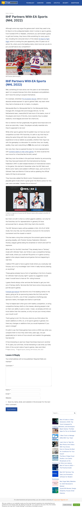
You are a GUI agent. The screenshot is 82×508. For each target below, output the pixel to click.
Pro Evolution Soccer (29, 99)
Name (8, 390)
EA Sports (22, 349)
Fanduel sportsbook (12, 292)
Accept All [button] (76, 504)
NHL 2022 (40, 349)
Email (8, 394)
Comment (10, 365)
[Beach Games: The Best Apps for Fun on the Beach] (55, 431)
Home (7, 13)
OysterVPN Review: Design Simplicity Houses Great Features (68, 491)
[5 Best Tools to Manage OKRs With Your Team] (55, 437)
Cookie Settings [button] (67, 504)
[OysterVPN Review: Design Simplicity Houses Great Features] (55, 490)
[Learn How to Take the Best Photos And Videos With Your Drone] (55, 444)
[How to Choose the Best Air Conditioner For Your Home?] (55, 451)
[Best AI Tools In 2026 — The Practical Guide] (55, 467)
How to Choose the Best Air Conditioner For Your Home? (67, 451)
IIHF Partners (34, 349)
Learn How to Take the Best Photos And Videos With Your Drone (67, 444)
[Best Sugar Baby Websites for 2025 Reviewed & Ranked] (55, 483)
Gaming (11, 13)
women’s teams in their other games (21, 152)
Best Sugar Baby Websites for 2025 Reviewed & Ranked (68, 484)
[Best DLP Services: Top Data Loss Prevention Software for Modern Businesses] (55, 474)
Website (8, 398)
